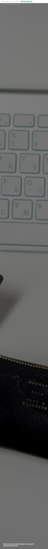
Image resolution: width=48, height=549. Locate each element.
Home (2, 4)
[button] (45, 1)
